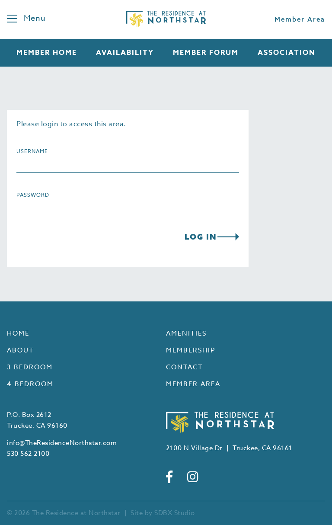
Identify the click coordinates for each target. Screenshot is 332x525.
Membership (190, 350)
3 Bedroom (30, 367)
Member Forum (206, 53)
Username (32, 151)
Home (18, 333)
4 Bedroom (30, 384)
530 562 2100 (28, 453)
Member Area (300, 19)
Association (287, 53)
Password (32, 194)
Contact (184, 367)
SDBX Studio (174, 513)
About (20, 350)
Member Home (46, 53)
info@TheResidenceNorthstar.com (62, 443)
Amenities (186, 333)
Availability (125, 53)
